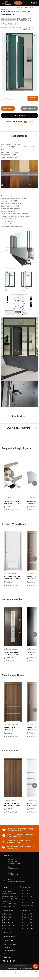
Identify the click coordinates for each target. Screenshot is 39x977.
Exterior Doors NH (27, 929)
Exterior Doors (10, 8)
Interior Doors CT (27, 900)
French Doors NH (27, 923)
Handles (7, 498)
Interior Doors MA (27, 903)
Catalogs (26, 3)
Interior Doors (26, 891)
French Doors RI (27, 914)
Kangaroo (22, 965)
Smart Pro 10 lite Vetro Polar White (13, 578)
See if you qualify (31, 28)
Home (2, 8)
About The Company (10, 944)
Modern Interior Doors (11, 724)
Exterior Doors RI (9, 929)
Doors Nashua (8, 920)
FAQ (5, 953)
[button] (34, 35)
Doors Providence (9, 917)
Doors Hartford (8, 923)
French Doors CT (27, 917)
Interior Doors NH (27, 906)
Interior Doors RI (27, 897)
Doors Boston (8, 914)
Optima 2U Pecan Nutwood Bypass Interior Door (12, 804)
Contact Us (7, 947)
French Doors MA (27, 920)
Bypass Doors (10, 800)
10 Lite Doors (10, 573)
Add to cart (32, 98)
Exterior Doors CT (9, 926)
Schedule (18, 3)
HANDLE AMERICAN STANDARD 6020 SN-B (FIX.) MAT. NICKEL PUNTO (12, 502)
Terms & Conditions (9, 950)
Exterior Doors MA (27, 926)
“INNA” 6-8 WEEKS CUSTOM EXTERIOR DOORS (12, 653)
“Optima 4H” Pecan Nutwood (12, 729)
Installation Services (9, 936)
